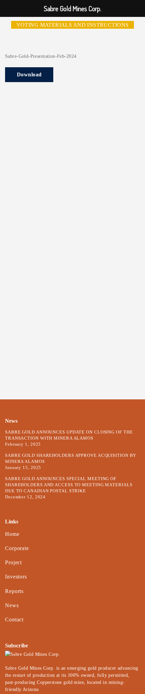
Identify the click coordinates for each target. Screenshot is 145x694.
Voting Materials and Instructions (73, 25)
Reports (14, 591)
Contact (14, 619)
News (12, 605)
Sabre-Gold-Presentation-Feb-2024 (40, 56)
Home (12, 534)
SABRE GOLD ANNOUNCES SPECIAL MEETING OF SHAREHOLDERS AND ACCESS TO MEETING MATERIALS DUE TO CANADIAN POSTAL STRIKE (69, 484)
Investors (16, 576)
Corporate (17, 548)
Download (29, 74)
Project (13, 562)
